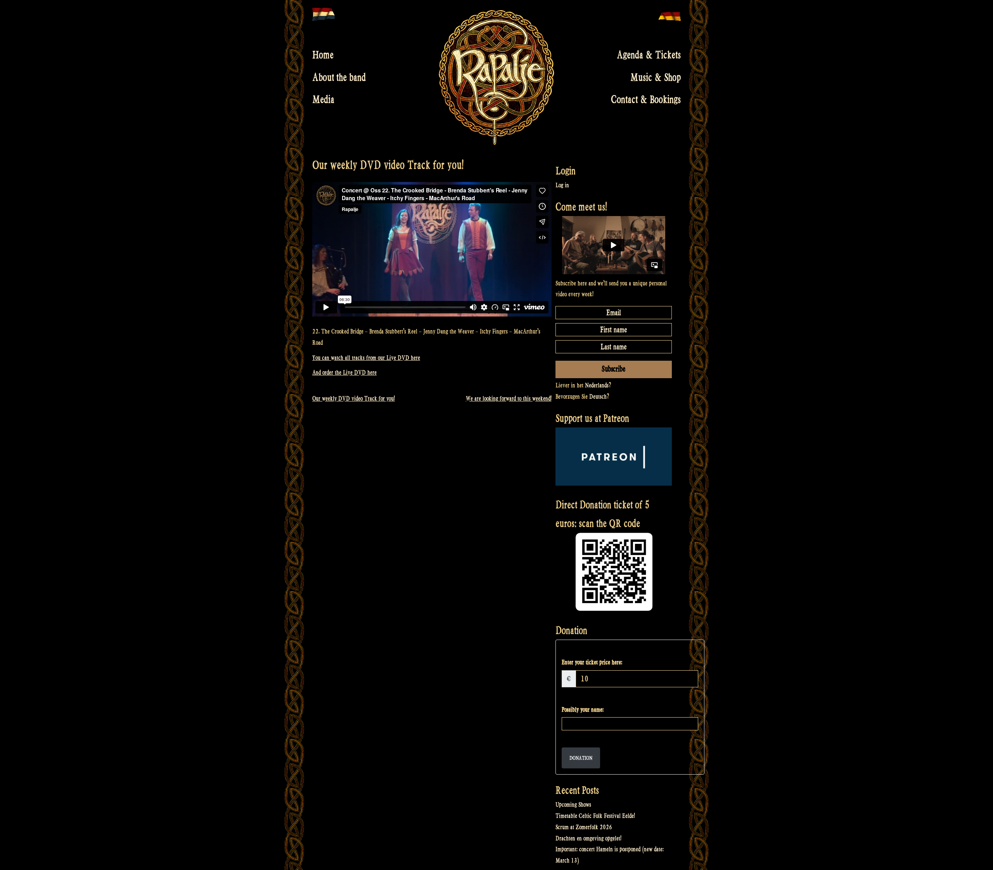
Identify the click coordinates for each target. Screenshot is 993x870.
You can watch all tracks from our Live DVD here (366, 357)
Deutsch (598, 396)
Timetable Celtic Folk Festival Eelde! (595, 816)
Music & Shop (655, 77)
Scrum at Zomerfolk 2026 (583, 827)
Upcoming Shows (573, 804)
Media (323, 99)
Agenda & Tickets (649, 55)
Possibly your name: (583, 709)
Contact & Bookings (646, 99)
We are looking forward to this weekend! (509, 398)
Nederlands (597, 385)
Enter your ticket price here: (592, 662)
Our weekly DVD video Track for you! (353, 398)
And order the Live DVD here (344, 372)
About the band (339, 77)
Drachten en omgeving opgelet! (588, 838)
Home (323, 55)
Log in (562, 185)
